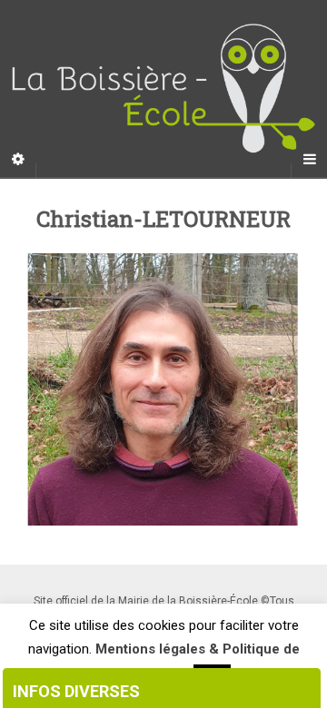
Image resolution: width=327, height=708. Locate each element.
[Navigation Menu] (309, 160)
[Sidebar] (18, 160)
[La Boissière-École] (163, 88)
